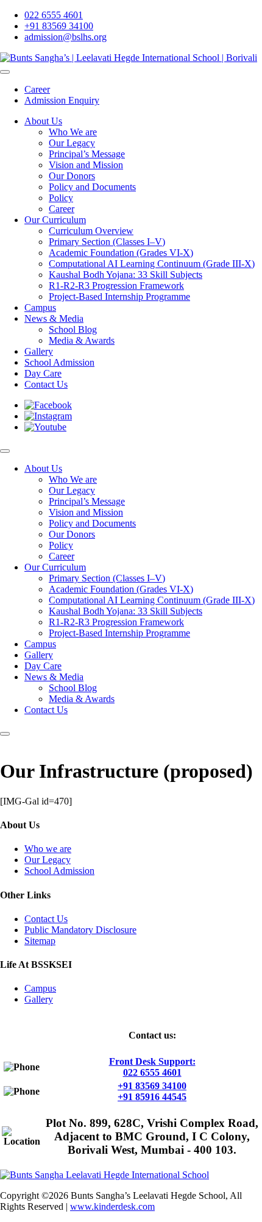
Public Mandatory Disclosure (80, 930)
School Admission (59, 870)
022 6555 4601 (53, 15)
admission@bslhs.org (65, 37)
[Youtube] (45, 427)
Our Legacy (47, 859)
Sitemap (39, 941)
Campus (40, 988)
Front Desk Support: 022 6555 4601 (152, 1067)
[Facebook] (48, 405)
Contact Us (46, 919)
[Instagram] (48, 416)
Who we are (47, 849)
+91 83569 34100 (58, 26)
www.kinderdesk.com (112, 1206)
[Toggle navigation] (5, 72)
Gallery (38, 999)
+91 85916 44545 (152, 1097)
